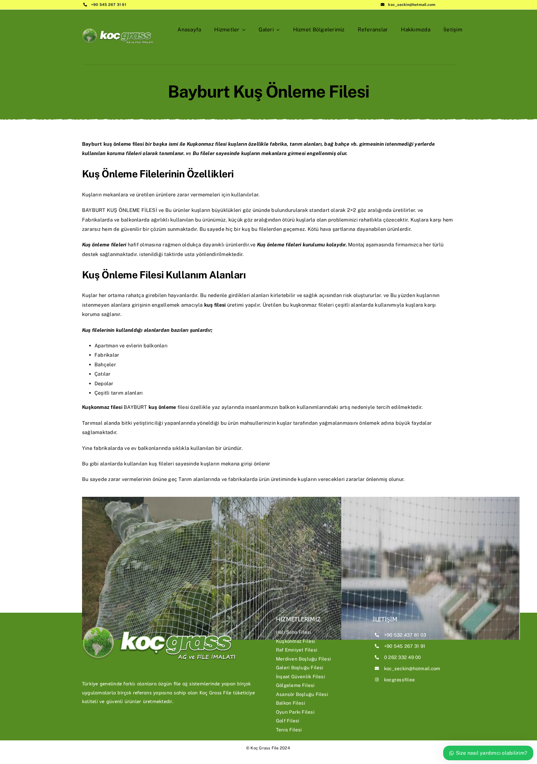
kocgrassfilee (399, 679)
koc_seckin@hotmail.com (411, 4)
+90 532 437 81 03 (405, 635)
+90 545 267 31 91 (108, 4)
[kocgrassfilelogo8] (118, 24)
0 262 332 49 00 (402, 657)
